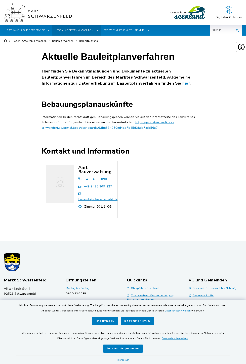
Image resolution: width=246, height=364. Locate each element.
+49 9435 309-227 (98, 186)
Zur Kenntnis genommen (123, 348)
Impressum (123, 359)
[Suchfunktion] (237, 30)
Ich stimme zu (105, 321)
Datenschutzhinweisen (178, 310)
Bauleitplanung (88, 41)
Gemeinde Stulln (203, 295)
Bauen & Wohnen (63, 41)
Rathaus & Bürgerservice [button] (26, 30)
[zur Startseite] (38, 12)
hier (186, 83)
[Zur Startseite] (5, 41)
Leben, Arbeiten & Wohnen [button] (74, 30)
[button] (241, 47)
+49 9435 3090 (95, 179)
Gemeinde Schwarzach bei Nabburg (214, 288)
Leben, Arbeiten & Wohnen (30, 41)
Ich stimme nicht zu (137, 321)
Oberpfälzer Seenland (144, 288)
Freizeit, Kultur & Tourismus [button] (124, 30)
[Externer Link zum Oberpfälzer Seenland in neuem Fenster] (188, 12)
